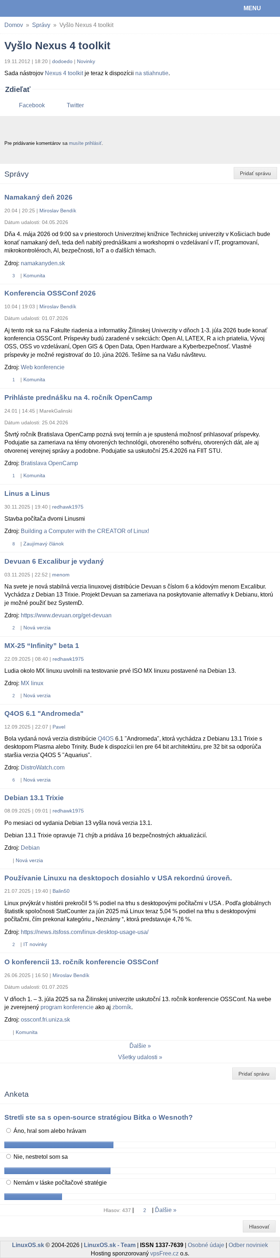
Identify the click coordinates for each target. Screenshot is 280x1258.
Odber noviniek (248, 1245)
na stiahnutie (151, 73)
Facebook (32, 105)
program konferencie (67, 1007)
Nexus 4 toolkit (64, 73)
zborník (121, 1007)
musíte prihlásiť (85, 143)
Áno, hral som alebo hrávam (49, 1131)
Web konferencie (43, 367)
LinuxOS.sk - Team (110, 1245)
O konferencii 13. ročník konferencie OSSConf (81, 962)
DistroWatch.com (43, 767)
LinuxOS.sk (29, 8)
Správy (41, 25)
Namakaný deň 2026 (38, 197)
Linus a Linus (27, 493)
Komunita (34, 275)
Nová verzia (37, 627)
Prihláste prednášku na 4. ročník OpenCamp (78, 397)
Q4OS (106, 739)
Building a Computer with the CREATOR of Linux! (85, 531)
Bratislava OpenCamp (49, 463)
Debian (30, 848)
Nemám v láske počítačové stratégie (59, 1183)
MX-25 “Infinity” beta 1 (41, 645)
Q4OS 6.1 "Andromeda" (43, 713)
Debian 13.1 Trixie (34, 798)
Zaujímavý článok (43, 544)
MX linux (32, 683)
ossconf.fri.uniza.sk (45, 1019)
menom (61, 575)
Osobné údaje (206, 1245)
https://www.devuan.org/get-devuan (66, 615)
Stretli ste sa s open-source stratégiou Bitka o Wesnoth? (98, 1117)
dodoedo (62, 61)
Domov (13, 25)
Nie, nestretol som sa (40, 1157)
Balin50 (61, 891)
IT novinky (35, 944)
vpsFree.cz (164, 1253)
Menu (252, 8)
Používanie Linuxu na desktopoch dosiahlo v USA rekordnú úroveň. (118, 878)
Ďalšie (137, 1046)
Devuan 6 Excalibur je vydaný (54, 561)
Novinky (86, 61)
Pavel (58, 727)
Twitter (75, 105)
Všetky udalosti (138, 1057)
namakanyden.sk (43, 263)
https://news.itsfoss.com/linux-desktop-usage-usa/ (84, 932)
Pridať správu (255, 173)
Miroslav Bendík (57, 210)
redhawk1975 (67, 507)
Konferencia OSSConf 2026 (50, 293)
